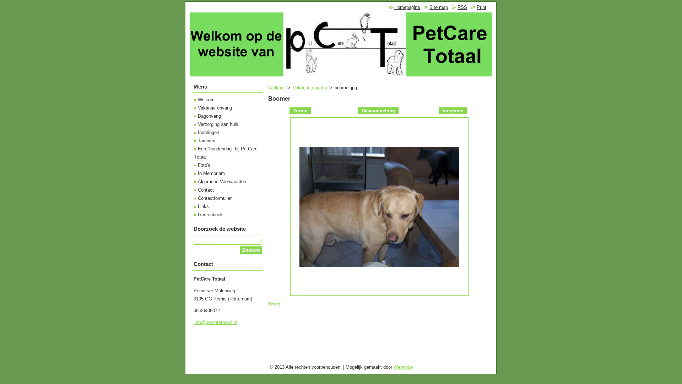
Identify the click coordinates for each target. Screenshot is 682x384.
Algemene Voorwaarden (222, 181)
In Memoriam (211, 173)
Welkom (276, 87)
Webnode (403, 367)
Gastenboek (210, 214)
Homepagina (407, 7)
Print (481, 7)
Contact (206, 190)
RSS (462, 7)
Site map (438, 7)
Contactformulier (215, 198)
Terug (274, 303)
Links (203, 206)
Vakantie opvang (310, 87)
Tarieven (206, 140)
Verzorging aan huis (218, 124)
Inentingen (208, 132)
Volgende (453, 110)
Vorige (300, 110)
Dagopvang (209, 116)
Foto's (204, 165)
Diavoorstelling (378, 110)
